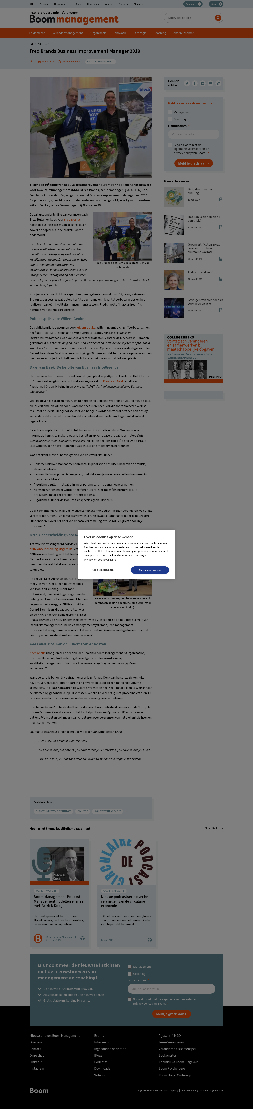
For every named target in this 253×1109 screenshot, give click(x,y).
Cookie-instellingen (103, 570)
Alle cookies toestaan (150, 570)
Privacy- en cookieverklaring (100, 559)
